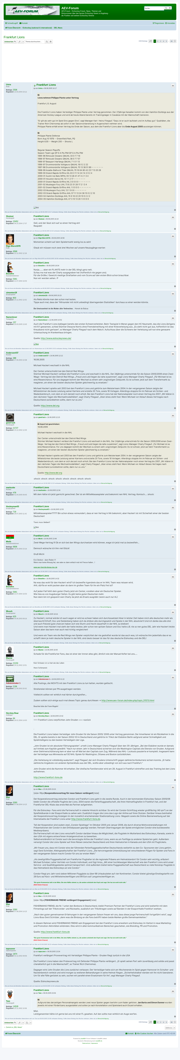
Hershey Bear (12, 713)
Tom (8, 1001)
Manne (9, 658)
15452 (15, 221)
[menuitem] (23, 23)
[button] (150, 41)
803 (14, 298)
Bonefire (10, 274)
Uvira (8, 84)
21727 (15, 428)
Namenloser (11, 317)
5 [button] (166, 41)
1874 (15, 954)
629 (14, 616)
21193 (15, 663)
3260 (15, 802)
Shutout (9, 216)
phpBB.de (99, 1041)
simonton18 (11, 293)
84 (14, 718)
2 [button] (157, 41)
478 (14, 493)
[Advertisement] (90, 63)
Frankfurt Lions (14, 37)
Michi (8, 541)
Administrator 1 (13, 683)
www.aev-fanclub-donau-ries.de (45, 567)
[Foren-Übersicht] (32, 10)
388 (14, 358)
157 (14, 322)
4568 (15, 251)
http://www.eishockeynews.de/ (56, 338)
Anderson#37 (12, 353)
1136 (15, 686)
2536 (15, 90)
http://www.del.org (50, 405)
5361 (15, 279)
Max (8, 797)
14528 (15, 1006)
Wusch (9, 611)
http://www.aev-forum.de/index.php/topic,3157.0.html (127, 700)
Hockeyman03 (12, 506)
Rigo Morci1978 (13, 246)
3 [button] (160, 41)
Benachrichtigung (103, 212)
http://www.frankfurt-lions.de (48, 777)
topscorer (10, 949)
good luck (10, 423)
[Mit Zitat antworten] (173, 86)
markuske (10, 487)
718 (14, 512)
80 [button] (171, 41)
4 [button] (163, 41)
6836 (15, 547)
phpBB (83, 1038)
